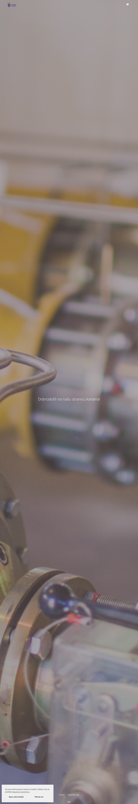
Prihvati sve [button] (39, 797)
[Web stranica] (127, 4)
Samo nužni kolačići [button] (16, 797)
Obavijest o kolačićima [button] (20, 792)
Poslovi (61, 795)
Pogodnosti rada (73, 795)
